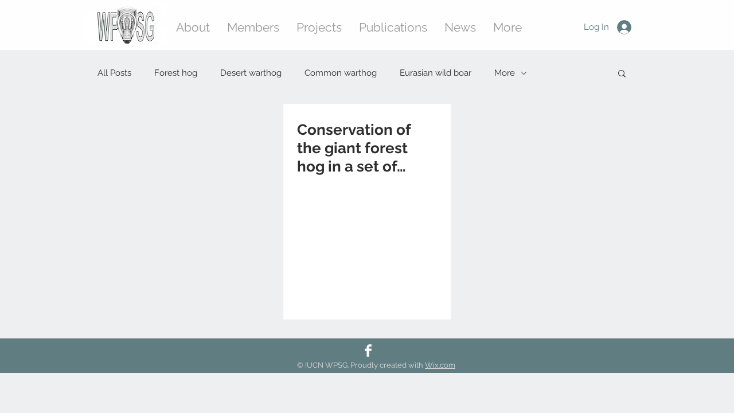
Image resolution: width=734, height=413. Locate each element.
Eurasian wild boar (435, 73)
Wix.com (440, 365)
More (504, 73)
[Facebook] (368, 350)
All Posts (114, 73)
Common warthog (340, 73)
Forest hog (175, 73)
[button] (621, 74)
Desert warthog (251, 73)
